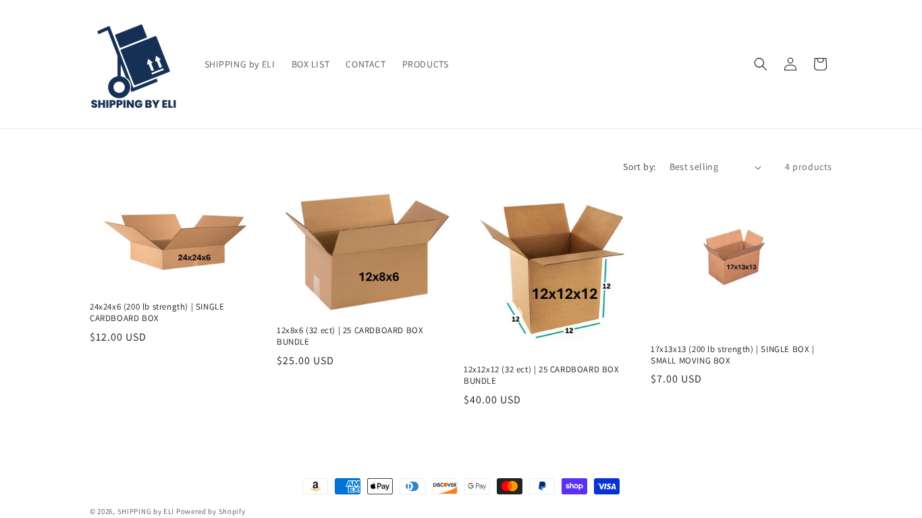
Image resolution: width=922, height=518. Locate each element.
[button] (761, 64)
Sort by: (639, 167)
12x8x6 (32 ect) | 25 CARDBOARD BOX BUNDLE (350, 336)
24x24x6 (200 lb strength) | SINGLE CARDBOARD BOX (157, 312)
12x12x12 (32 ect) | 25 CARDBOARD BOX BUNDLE (542, 375)
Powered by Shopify (211, 511)
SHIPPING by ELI (146, 511)
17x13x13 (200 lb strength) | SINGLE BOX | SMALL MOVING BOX (733, 355)
